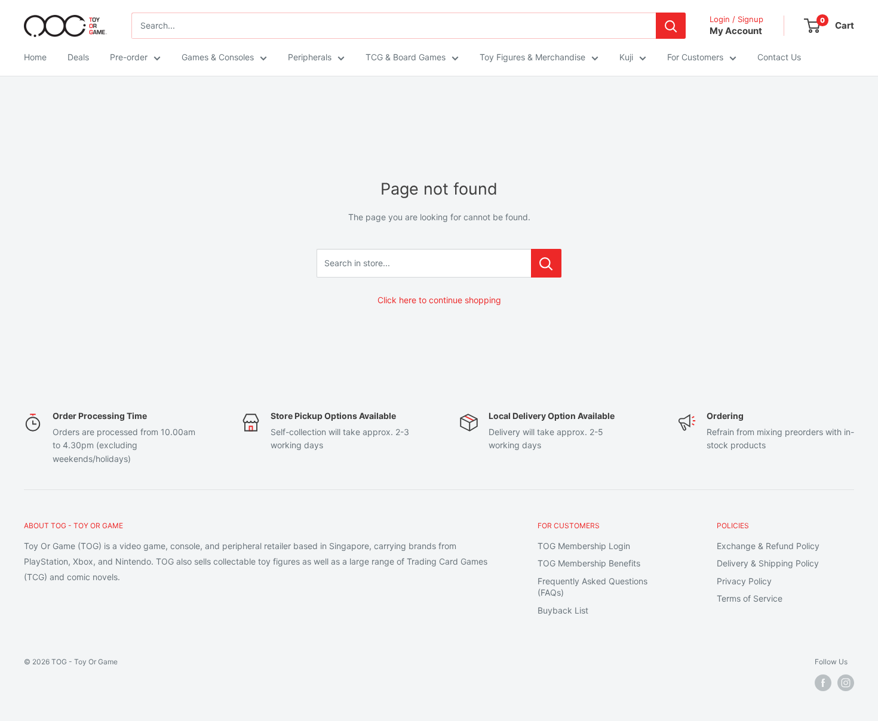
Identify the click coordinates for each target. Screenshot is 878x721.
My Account (736, 30)
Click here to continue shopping (439, 300)
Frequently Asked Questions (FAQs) (592, 587)
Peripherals (309, 57)
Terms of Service (749, 598)
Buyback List (563, 610)
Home (35, 57)
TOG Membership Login (584, 546)
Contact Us (779, 57)
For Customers (695, 57)
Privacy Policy (744, 581)
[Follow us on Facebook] (823, 682)
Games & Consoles (218, 57)
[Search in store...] (546, 263)
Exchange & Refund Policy (768, 546)
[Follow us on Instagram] (845, 682)
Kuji (626, 57)
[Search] (671, 26)
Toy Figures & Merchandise (532, 57)
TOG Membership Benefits (589, 563)
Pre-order (129, 57)
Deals (78, 57)
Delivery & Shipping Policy (768, 563)
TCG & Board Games (406, 57)
